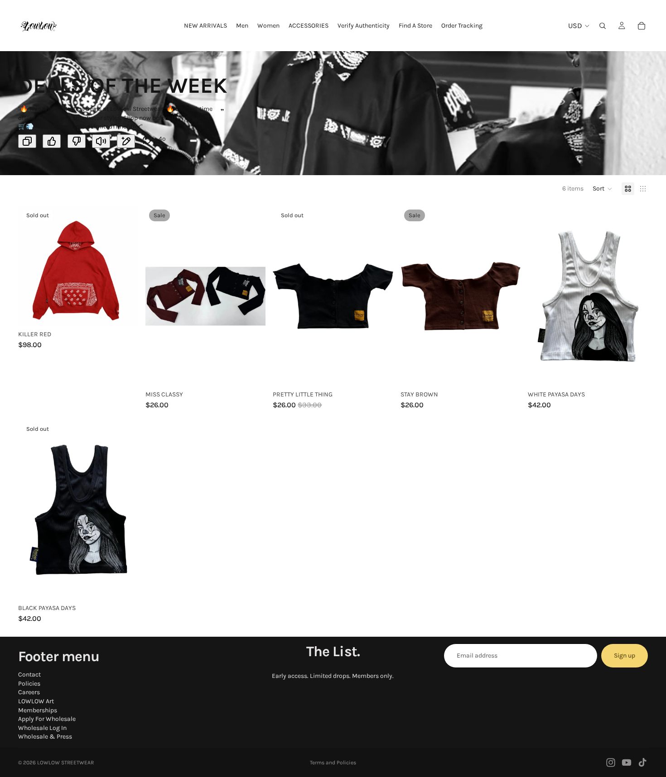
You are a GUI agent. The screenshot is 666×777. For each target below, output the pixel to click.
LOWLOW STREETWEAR (65, 762)
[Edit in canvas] (126, 141)
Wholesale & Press (45, 737)
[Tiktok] (642, 762)
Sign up (624, 655)
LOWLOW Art (36, 701)
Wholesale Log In (42, 728)
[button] (603, 189)
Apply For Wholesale (47, 719)
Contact (29, 675)
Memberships (37, 710)
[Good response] (52, 141)
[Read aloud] (101, 141)
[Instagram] (610, 762)
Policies (29, 683)
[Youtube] (626, 762)
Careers (29, 692)
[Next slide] (251, 296)
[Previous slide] (159, 296)
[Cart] (642, 26)
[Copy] (27, 141)
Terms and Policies (333, 762)
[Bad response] (77, 141)
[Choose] (252, 372)
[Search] (603, 26)
